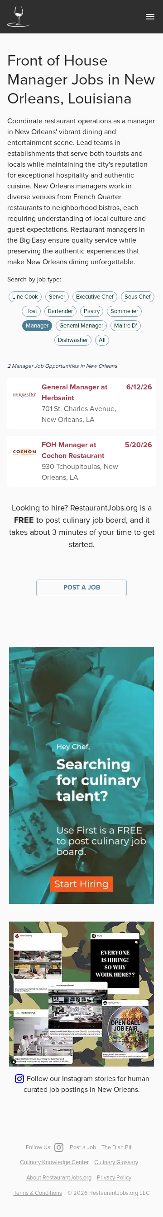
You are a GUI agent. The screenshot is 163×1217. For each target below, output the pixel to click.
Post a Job (81, 587)
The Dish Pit (116, 1147)
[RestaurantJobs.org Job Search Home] (18, 28)
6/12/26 (139, 387)
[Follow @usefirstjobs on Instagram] (81, 1064)
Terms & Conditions (38, 1193)
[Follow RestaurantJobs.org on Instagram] (58, 1147)
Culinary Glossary (116, 1162)
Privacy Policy (114, 1177)
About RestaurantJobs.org (58, 1177)
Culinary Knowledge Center (54, 1162)
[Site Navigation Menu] (150, 16)
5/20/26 (138, 444)
